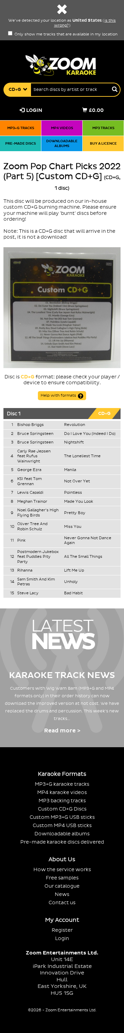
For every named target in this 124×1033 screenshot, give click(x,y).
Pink (21, 540)
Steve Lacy (28, 593)
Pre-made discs (20, 143)
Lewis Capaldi (30, 492)
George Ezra (29, 470)
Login (34, 110)
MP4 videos (62, 128)
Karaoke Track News (62, 675)
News (62, 894)
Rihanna (24, 570)
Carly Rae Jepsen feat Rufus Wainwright (34, 456)
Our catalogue (62, 886)
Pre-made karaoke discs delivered (62, 842)
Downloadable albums (62, 143)
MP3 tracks (103, 128)
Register (62, 930)
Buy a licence (103, 143)
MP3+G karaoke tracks (62, 784)
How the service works (62, 870)
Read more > (62, 730)
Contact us (62, 903)
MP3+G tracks (20, 128)
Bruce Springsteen (35, 433)
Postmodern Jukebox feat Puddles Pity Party (38, 557)
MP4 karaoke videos (62, 792)
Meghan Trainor (32, 501)
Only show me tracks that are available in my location (65, 34)
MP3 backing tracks (62, 801)
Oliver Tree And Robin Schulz (32, 527)
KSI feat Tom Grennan (29, 482)
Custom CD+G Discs (62, 809)
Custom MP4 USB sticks (62, 825)
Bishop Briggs (30, 424)
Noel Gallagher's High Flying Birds (38, 513)
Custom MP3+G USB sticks (62, 817)
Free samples (62, 878)
